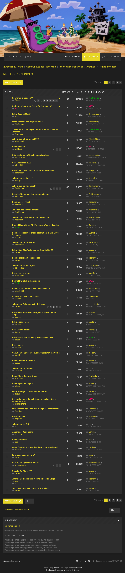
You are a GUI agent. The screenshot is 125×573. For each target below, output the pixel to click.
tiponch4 (92, 258)
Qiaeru (76, 570)
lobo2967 (19, 165)
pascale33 (93, 304)
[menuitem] (28, 57)
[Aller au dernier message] (100, 98)
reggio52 (93, 170)
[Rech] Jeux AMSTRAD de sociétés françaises (33, 170)
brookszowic (20, 465)
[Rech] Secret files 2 (21, 202)
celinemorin (94, 155)
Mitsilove (93, 210)
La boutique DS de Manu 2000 (25, 139)
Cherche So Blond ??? (22, 471)
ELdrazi (18, 237)
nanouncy (19, 204)
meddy (18, 355)
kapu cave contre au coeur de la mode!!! (30, 488)
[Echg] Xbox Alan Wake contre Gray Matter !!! (32, 250)
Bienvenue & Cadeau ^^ (22, 98)
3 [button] (113, 82)
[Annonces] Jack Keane (22, 432)
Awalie (92, 225)
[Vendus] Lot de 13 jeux (22, 384)
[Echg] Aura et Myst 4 (21, 114)
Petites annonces (18, 74)
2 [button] (109, 82)
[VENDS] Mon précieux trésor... (26, 463)
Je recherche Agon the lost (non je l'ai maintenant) (35, 409)
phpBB (56, 568)
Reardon (18, 411)
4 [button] (117, 82)
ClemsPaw (93, 296)
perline (18, 324)
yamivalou (19, 220)
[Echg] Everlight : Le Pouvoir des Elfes (29, 391)
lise (16, 442)
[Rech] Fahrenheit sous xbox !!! (26, 258)
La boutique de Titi (20, 424)
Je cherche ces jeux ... (22, 273)
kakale (17, 252)
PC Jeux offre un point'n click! (25, 296)
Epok (17, 227)
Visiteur (18, 299)
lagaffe (92, 273)
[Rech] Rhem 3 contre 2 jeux (24, 376)
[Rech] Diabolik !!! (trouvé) (23, 360)
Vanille (92, 432)
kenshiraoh (19, 173)
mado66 (92, 416)
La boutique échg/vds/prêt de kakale (29, 304)
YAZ (17, 108)
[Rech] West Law (19, 439)
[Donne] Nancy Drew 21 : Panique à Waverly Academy (36, 225)
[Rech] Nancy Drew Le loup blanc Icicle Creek (32, 337)
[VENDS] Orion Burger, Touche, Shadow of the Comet (36, 353)
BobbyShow (94, 194)
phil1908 (18, 149)
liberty (17, 332)
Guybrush (19, 134)
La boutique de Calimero (23, 368)
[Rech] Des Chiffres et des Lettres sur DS (31, 289)
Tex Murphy (20, 188)
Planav (18, 100)
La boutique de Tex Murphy (24, 186)
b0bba (17, 386)
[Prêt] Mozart (18, 345)
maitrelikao (94, 98)
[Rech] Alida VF (18, 147)
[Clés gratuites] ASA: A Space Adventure (30, 155)
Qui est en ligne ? (12, 526)
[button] (120, 82)
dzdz (17, 457)
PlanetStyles (76, 568)
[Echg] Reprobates (20, 322)
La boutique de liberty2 (22, 178)
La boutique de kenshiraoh (24, 242)
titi (90, 368)
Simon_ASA (20, 157)
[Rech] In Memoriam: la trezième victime (30, 194)
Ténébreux (19, 124)
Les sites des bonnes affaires (25, 210)
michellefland (20, 404)
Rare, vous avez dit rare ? (23, 455)
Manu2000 (19, 141)
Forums (9, 3)
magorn (18, 317)
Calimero (18, 371)
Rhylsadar (19, 378)
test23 (17, 116)
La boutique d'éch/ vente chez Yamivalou (30, 217)
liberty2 (18, 180)
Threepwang (94, 114)
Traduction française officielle (58, 570)
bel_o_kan (19, 268)
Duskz (91, 322)
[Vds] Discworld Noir (21, 330)
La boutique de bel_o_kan (23, 265)
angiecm (18, 419)
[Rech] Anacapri (19, 416)
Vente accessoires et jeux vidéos (27, 122)
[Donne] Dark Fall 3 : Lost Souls (26, 281)
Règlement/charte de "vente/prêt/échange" (32, 106)
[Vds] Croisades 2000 (21, 163)
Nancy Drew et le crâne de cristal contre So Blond (34, 447)
